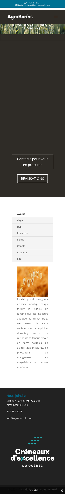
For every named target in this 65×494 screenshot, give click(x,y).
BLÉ (19, 226)
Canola (21, 246)
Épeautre (22, 233)
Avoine (21, 214)
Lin (19, 258)
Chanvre (22, 252)
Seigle (20, 239)
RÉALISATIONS (32, 178)
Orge (20, 220)
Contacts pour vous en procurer (32, 161)
